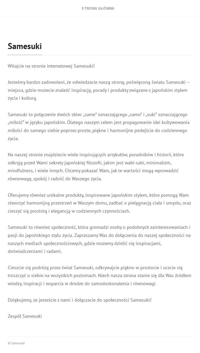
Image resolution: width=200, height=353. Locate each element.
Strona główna (98, 8)
